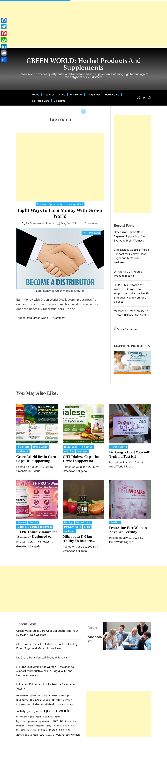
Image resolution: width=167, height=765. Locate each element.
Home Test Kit (119, 446)
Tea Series (76, 94)
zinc (18, 739)
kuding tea (63, 725)
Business (35, 699)
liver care (20, 730)
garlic (29, 711)
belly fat (46, 695)
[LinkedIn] (4, 46)
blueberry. (22, 699)
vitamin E (50, 735)
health (38, 716)
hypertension (45, 721)
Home (35, 94)
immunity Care (72, 526)
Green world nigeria (25, 716)
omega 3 (43, 729)
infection (20, 725)
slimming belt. (22, 735)
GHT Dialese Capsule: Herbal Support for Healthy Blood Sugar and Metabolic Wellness (83, 463)
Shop (62, 94)
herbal (57, 716)
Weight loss (94, 94)
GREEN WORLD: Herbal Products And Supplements (83, 64)
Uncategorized (74, 204)
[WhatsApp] (4, 40)
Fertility (34, 522)
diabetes (87, 446)
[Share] (4, 59)
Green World (40, 446)
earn (29, 317)
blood (54, 696)
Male (87, 526)
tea (42, 734)
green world (40, 317)
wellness (23, 451)
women (75, 734)
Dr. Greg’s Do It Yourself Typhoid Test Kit (129, 454)
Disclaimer (60, 100)
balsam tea (35, 695)
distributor (62, 704)
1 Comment (58, 317)
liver (73, 725)
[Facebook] (4, 20)
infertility (30, 725)
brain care (24, 446)
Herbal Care (112, 94)
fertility (20, 711)
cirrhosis (67, 700)
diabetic (50, 704)
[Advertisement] (83, 24)
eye (71, 704)
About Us (49, 94)
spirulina (34, 735)
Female (22, 522)
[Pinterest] (4, 33)
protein (53, 729)
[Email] (4, 53)
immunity (70, 721)
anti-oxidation (22, 696)
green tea (38, 711)
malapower (31, 730)
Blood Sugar (71, 446)
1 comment (92, 223)
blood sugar (64, 695)
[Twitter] (4, 27)
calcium (46, 700)
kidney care (50, 726)
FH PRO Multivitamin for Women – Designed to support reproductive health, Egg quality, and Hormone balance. (131, 293)
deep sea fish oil (23, 705)
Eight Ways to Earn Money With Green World (60, 213)
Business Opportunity (49, 204)
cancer (57, 699)
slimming (64, 729)
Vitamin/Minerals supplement (35, 526)
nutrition (69, 451)
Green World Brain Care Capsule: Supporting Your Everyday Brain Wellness (130, 236)
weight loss (63, 734)
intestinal (40, 725)
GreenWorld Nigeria (42, 223)
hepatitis (48, 716)
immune (58, 721)
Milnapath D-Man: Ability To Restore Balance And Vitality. (80, 540)
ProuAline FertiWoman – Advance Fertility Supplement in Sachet (129, 532)
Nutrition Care (40, 100)
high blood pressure (27, 721)
